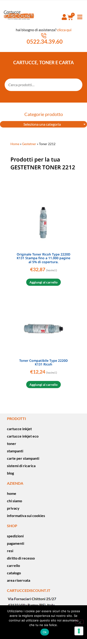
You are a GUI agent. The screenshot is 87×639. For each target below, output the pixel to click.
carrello (13, 565)
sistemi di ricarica (21, 465)
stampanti (15, 451)
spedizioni (15, 536)
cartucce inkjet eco (23, 436)
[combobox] (43, 124)
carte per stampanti (23, 458)
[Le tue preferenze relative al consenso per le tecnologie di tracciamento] (78, 631)
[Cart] (70, 17)
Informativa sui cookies (26, 515)
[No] (80, 622)
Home (14, 144)
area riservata (18, 580)
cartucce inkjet (19, 428)
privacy (13, 508)
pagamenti (15, 543)
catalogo (14, 573)
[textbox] (43, 124)
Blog (10, 473)
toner (11, 443)
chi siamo (14, 501)
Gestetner (29, 144)
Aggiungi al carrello (43, 282)
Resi (10, 550)
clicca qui (64, 29)
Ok (45, 632)
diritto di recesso (21, 558)
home (11, 493)
